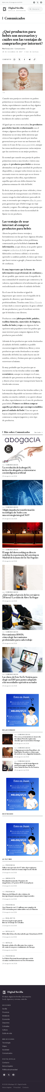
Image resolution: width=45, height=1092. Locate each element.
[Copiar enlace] (34, 59)
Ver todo (37, 432)
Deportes (5, 1023)
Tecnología (6, 1043)
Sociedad (5, 1050)
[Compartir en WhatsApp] (14, 59)
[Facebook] (41, 2)
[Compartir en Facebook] (24, 59)
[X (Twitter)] (37, 2)
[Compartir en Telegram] (29, 59)
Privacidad (17, 1087)
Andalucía (5, 1016)
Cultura (5, 1030)
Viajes (4, 1046)
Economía (6, 1019)
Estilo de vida (7, 1033)
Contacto (5, 1063)
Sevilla (4, 1009)
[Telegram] (34, 2)
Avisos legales (7, 1066)
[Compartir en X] (19, 59)
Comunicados (15, 18)
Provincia (5, 1012)
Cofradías (5, 1026)
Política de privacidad (9, 1069)
